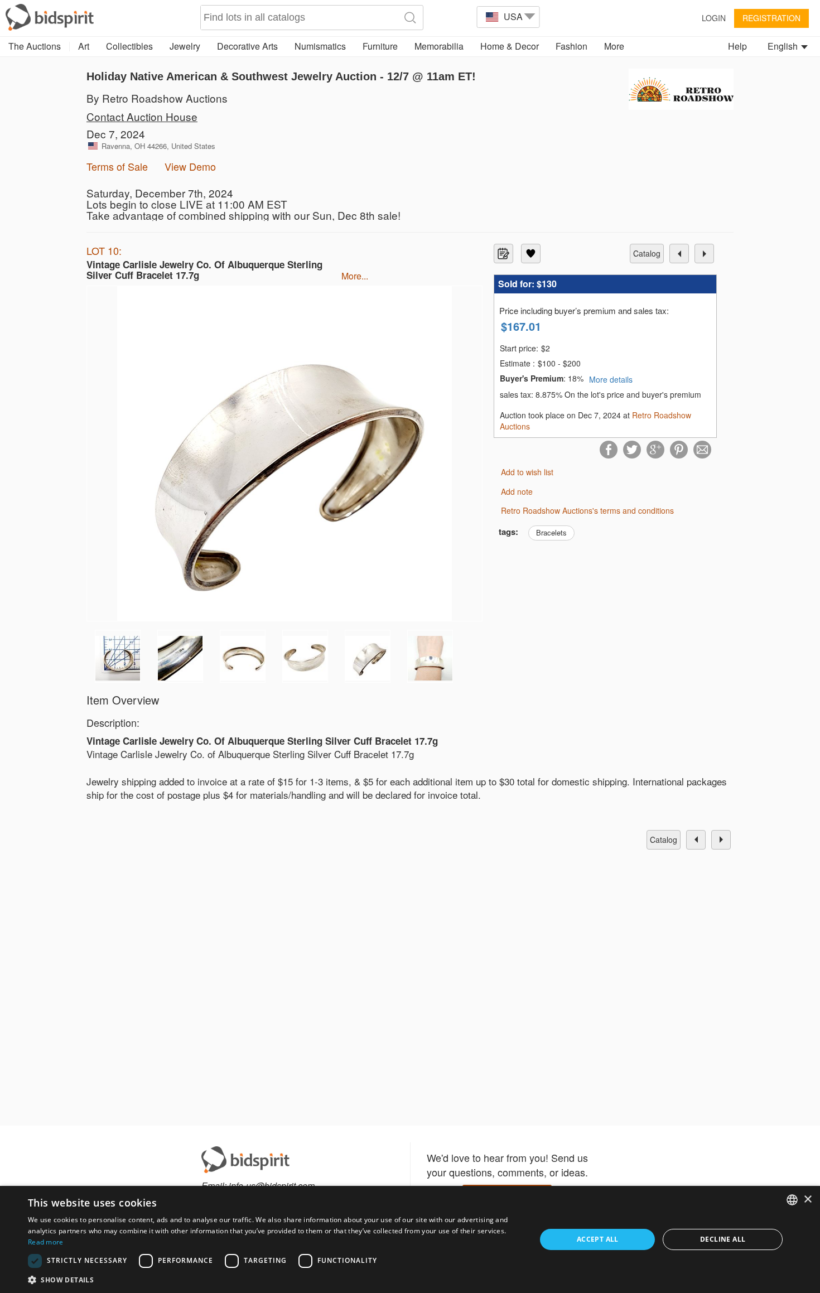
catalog (646, 253)
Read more (46, 1242)
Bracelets (551, 532)
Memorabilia (439, 46)
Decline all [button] (722, 1239)
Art (83, 46)
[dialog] (410, 1239)
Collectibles (129, 46)
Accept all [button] (598, 1239)
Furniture (380, 46)
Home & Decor (509, 46)
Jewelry (185, 46)
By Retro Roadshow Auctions (157, 97)
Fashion (571, 46)
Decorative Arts (247, 46)
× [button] (807, 1199)
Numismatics (320, 46)
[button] (274, 1279)
